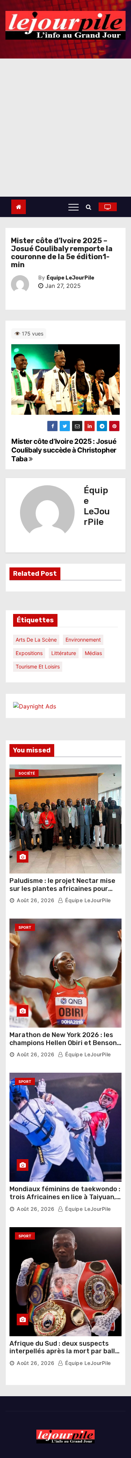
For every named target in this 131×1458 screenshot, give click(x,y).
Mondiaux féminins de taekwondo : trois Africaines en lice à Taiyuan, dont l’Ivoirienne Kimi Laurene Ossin (64, 1201)
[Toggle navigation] (73, 207)
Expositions (29, 653)
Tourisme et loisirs (38, 666)
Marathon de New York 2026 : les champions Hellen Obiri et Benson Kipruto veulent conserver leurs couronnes (63, 1047)
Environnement (83, 639)
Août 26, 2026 (36, 900)
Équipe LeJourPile (70, 278)
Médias (93, 653)
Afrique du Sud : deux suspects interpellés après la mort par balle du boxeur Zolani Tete (64, 1351)
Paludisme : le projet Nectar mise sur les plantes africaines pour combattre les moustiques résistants (62, 892)
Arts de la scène (36, 639)
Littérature (63, 653)
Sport (25, 927)
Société (27, 773)
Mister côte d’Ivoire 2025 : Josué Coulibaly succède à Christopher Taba (63, 450)
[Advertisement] (65, 127)
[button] (90, 207)
